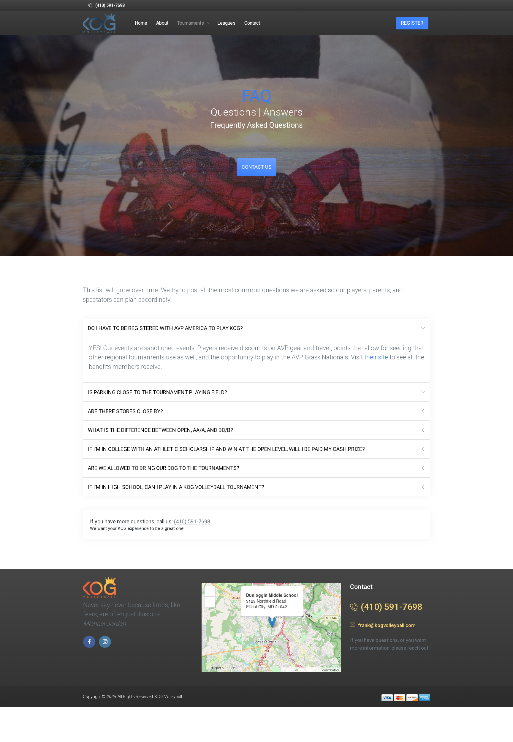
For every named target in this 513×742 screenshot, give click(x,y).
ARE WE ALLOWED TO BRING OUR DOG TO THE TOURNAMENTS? (163, 468)
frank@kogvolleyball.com (387, 625)
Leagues (226, 23)
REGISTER (412, 23)
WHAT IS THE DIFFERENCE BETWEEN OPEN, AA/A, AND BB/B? (160, 430)
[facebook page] (89, 642)
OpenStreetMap (310, 669)
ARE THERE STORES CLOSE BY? (125, 411)
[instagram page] (105, 642)
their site (376, 357)
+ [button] (210, 591)
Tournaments (190, 23)
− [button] (210, 601)
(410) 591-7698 (110, 5)
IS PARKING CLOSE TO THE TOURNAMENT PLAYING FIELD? (157, 392)
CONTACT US (256, 167)
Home (141, 23)
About (162, 23)
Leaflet (288, 669)
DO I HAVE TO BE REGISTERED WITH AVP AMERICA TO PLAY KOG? (165, 328)
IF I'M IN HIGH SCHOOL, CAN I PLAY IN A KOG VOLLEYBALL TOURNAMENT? (176, 487)
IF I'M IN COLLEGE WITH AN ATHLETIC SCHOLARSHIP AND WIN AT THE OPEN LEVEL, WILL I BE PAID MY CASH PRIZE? (226, 449)
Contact (252, 23)
